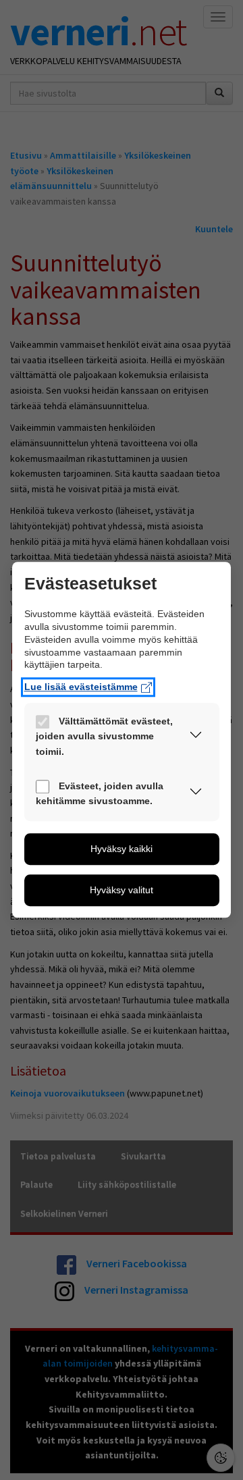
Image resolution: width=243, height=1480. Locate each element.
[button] (195, 738)
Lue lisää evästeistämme (81, 687)
